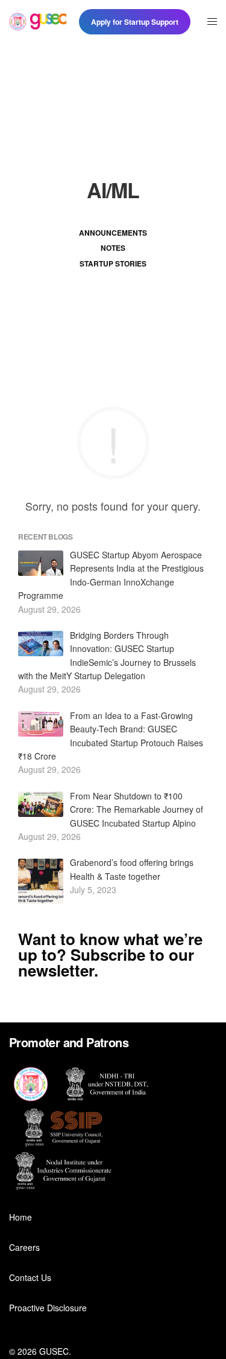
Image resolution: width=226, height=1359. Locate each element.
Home (20, 1217)
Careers (24, 1247)
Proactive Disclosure (48, 1307)
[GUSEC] (38, 21)
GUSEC (54, 1351)
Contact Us (30, 1277)
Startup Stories (113, 263)
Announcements (113, 232)
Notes (113, 247)
